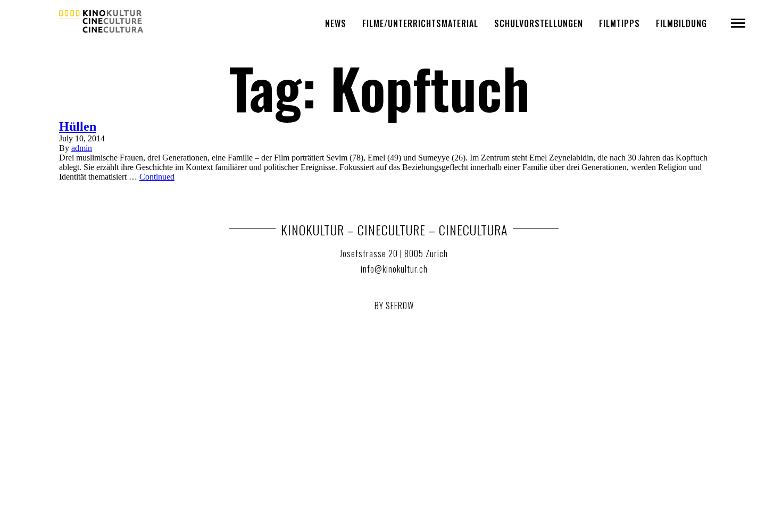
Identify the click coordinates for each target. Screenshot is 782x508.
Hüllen (77, 126)
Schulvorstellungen (538, 23)
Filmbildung (681, 23)
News (335, 23)
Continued (156, 176)
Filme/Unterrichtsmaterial (420, 23)
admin (81, 148)
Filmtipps (619, 23)
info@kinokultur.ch (394, 269)
